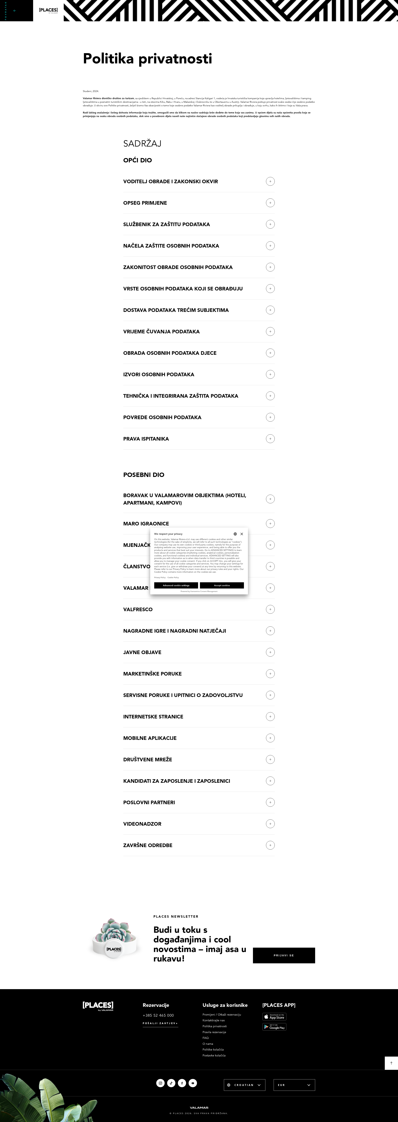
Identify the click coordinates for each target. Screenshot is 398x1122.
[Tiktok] (171, 1083)
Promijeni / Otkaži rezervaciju (222, 1014)
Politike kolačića (213, 1049)
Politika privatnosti (215, 1026)
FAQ (206, 1038)
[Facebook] (182, 1083)
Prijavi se (284, 955)
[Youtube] (193, 1083)
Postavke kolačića (214, 1055)
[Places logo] (98, 1006)
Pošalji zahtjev (160, 1023)
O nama (208, 1044)
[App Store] (274, 1017)
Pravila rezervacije (214, 1032)
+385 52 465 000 (158, 1015)
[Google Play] (274, 1027)
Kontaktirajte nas (214, 1020)
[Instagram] (160, 1083)
